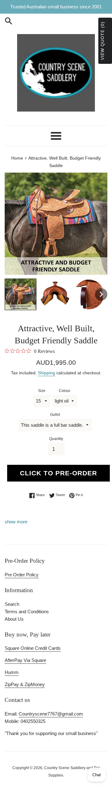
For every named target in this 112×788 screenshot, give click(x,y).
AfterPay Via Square (25, 660)
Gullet (55, 414)
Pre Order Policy (22, 574)
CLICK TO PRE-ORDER (58, 473)
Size (41, 391)
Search (12, 604)
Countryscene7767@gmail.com (51, 713)
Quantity (56, 439)
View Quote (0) (102, 40)
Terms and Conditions (27, 611)
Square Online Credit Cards (33, 648)
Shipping (46, 372)
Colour (64, 391)
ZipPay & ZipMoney (25, 684)
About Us (14, 619)
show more (16, 521)
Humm (12, 672)
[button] (20, 294)
